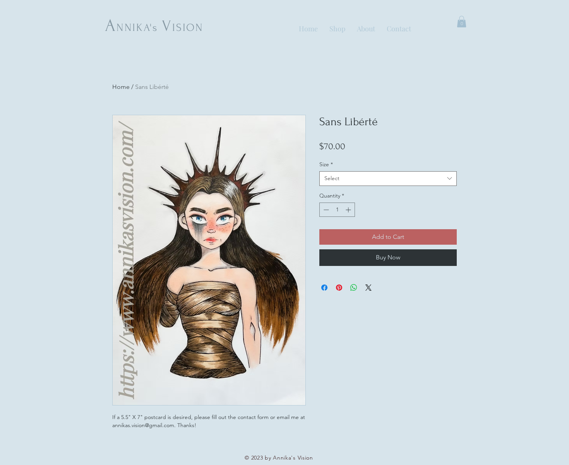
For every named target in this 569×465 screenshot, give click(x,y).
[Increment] (349, 209)
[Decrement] (325, 209)
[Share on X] (368, 287)
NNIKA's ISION (154, 28)
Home (121, 86)
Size (326, 164)
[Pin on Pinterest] (339, 287)
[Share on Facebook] (324, 287)
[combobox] (388, 178)
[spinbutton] (337, 209)
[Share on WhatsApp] (353, 287)
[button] (461, 21)
